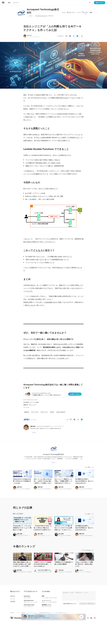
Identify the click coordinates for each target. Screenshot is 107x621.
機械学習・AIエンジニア (29, 405)
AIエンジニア (45, 412)
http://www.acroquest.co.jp (41, 15)
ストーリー (85, 12)
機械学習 (27, 412)
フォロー (31, 16)
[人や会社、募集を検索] (89, 2)
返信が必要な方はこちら (69, 603)
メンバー (78, 12)
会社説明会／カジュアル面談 (31, 402)
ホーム (64, 12)
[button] (15, 591)
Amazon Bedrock (61, 412)
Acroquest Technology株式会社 (43, 11)
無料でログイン (100, 3)
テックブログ (35, 412)
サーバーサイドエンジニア (30, 400)
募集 (91, 12)
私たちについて (71, 12)
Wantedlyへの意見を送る (87, 603)
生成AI (52, 412)
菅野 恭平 (29, 35)
